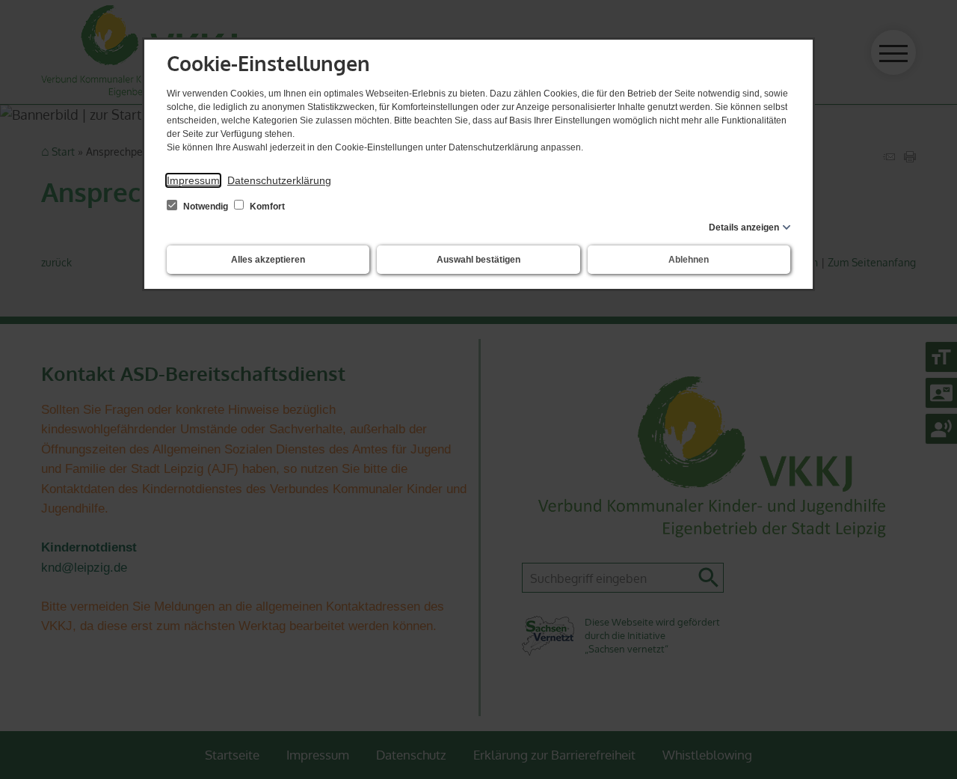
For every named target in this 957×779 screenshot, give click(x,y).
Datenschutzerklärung (279, 180)
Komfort (266, 206)
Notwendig (205, 206)
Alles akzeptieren (268, 259)
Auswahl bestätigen (478, 259)
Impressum (193, 180)
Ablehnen (688, 259)
